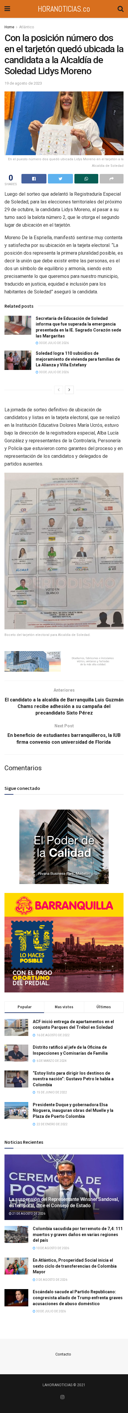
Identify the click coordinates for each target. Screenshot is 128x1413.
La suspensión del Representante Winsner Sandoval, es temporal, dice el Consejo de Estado (64, 1202)
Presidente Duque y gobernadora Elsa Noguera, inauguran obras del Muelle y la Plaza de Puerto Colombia (73, 1110)
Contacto (63, 1354)
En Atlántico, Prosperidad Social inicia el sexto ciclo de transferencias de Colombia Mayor (75, 1266)
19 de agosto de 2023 (23, 83)
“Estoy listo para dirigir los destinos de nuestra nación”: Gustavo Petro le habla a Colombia (73, 1079)
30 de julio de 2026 (53, 343)
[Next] (69, 390)
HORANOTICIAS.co (64, 9)
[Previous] (58, 390)
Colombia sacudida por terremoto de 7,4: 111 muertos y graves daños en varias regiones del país (78, 1234)
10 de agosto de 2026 (52, 1248)
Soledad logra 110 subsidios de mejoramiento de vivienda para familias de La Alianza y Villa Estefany (78, 359)
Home (9, 27)
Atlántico (26, 27)
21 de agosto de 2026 (28, 1213)
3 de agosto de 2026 (51, 1279)
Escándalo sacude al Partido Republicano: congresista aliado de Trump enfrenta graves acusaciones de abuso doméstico (78, 1297)
